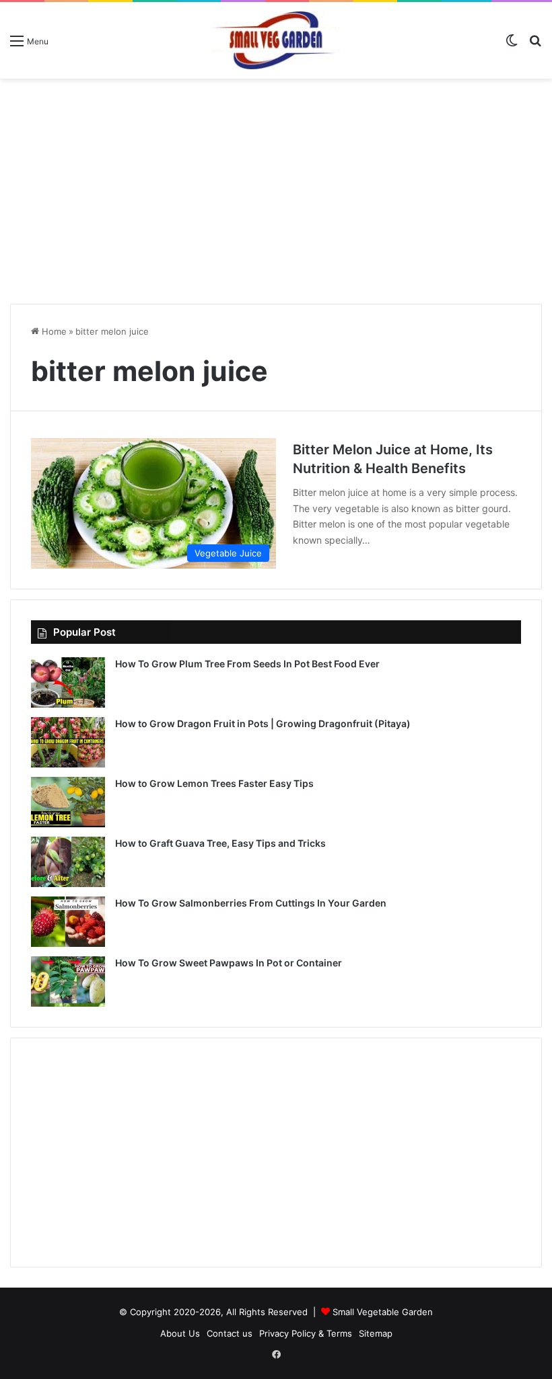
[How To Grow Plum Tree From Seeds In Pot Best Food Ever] (68, 682)
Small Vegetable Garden (383, 1311)
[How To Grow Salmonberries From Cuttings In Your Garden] (68, 921)
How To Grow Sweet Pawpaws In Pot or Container (228, 962)
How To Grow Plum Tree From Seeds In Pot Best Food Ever (247, 663)
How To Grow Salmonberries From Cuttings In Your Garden (250, 903)
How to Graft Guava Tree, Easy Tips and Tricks (220, 843)
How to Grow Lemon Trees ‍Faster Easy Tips (214, 783)
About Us (180, 1333)
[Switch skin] (511, 45)
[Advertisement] (276, 186)
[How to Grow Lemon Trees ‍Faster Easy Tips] (68, 802)
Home (53, 331)
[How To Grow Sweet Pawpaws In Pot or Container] (68, 981)
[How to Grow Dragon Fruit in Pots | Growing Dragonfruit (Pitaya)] (68, 742)
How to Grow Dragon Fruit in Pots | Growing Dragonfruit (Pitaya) (263, 723)
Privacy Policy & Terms (305, 1333)
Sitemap (375, 1333)
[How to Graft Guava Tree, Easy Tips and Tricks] (68, 862)
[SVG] (276, 40)
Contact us (229, 1333)
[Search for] (535, 45)
